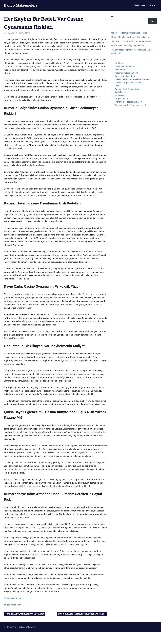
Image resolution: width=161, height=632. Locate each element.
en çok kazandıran (12, 604)
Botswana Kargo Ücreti (125, 66)
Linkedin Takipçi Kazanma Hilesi (128, 82)
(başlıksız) (119, 63)
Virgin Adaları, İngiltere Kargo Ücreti (130, 105)
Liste (152, 5)
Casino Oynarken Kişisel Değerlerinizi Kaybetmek (81, 614)
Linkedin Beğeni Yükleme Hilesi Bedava (131, 79)
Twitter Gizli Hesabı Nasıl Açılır (128, 102)
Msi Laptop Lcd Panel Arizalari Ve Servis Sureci (132, 41)
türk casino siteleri (13, 598)
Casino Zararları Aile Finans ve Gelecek (25, 614)
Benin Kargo (119, 69)
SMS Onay (119, 95)
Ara (112, 16)
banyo (27, 33)
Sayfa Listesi (139, 5)
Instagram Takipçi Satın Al (126, 73)
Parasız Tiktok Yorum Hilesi (126, 89)
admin (20, 33)
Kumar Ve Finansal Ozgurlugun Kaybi (127, 45)
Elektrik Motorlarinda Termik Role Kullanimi (130, 37)
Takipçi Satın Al (121, 98)
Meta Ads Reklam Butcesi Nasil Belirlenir (129, 33)
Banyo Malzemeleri (20, 5)
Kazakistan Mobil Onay (124, 76)
